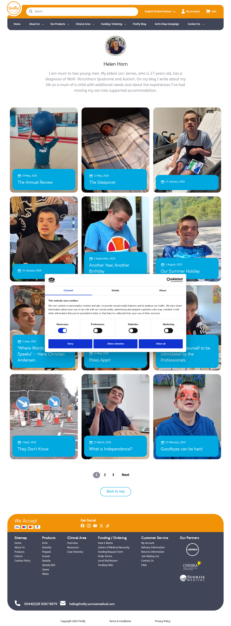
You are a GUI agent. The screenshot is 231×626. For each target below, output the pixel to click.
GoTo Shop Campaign (167, 24)
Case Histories (75, 552)
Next (125, 475)
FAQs (144, 565)
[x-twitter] (101, 527)
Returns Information (152, 552)
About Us (34, 24)
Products (19, 552)
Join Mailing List (150, 556)
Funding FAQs (105, 565)
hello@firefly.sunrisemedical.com (92, 604)
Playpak (46, 552)
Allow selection (115, 343)
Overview (72, 543)
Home (17, 24)
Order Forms (105, 556)
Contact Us (194, 24)
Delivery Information (153, 547)
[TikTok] (108, 527)
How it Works (105, 543)
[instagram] (89, 527)
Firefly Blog (139, 24)
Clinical (18, 556)
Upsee (45, 569)
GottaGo (46, 547)
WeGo (45, 574)
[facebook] (82, 527)
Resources (73, 547)
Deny (70, 343)
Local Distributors (108, 561)
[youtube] (95, 527)
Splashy (46, 561)
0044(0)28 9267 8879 (40, 604)
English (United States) (158, 11)
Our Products (57, 24)
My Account (193, 11)
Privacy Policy (162, 621)
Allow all (160, 343)
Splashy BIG (48, 565)
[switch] (97, 330)
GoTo (45, 543)
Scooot (46, 556)
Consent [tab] (68, 290)
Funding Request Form (110, 552)
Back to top (115, 491)
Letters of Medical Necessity (113, 547)
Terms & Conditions (120, 621)
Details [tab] (115, 290)
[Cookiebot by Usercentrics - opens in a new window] (169, 280)
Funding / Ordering (111, 24)
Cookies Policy (22, 561)
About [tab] (162, 290)
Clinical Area (83, 24)
